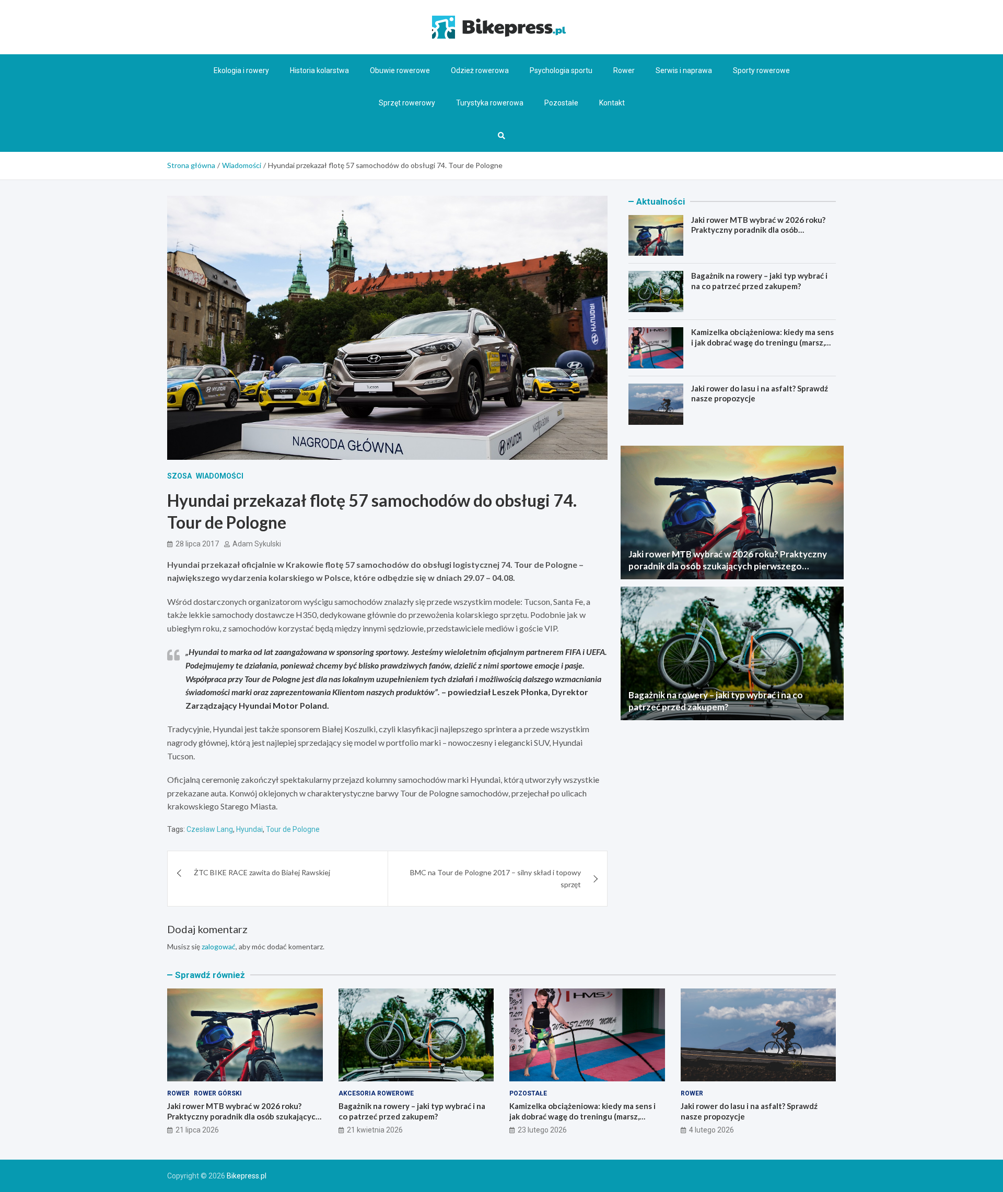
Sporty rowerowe (761, 70)
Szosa (179, 476)
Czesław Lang (209, 829)
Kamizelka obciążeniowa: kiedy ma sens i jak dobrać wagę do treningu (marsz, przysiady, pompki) (762, 342)
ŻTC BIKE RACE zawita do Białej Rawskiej (262, 872)
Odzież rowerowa (480, 70)
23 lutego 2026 (542, 1130)
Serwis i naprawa (684, 70)
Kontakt (612, 103)
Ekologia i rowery (241, 70)
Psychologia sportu (561, 70)
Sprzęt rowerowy (407, 103)
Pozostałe (561, 103)
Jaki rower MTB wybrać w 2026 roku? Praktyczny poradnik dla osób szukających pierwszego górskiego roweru (758, 235)
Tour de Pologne (293, 829)
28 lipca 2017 (197, 544)
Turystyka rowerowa (489, 103)
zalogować (219, 946)
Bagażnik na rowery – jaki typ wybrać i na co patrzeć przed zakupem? (759, 281)
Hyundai (249, 829)
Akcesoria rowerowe (376, 1093)
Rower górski (218, 1093)
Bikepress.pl (246, 1176)
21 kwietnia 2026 (375, 1130)
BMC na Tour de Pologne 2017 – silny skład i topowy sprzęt (495, 878)
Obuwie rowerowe (400, 70)
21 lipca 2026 (197, 1130)
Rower (624, 70)
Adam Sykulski (256, 544)
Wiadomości (219, 476)
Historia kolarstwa (319, 70)
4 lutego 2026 (711, 1130)
